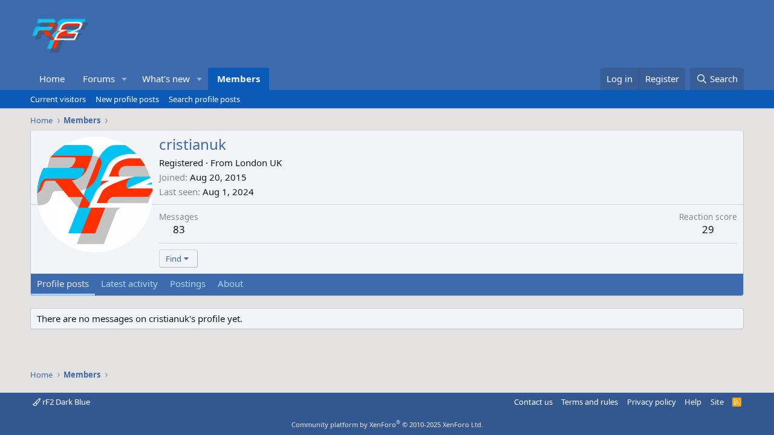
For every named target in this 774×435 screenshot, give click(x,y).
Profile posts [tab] (63, 283)
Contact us (533, 401)
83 (179, 229)
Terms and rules (589, 401)
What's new (166, 78)
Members (238, 78)
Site (717, 401)
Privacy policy (651, 401)
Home (52, 78)
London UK (258, 162)
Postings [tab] (188, 283)
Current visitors (58, 99)
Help (693, 401)
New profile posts (127, 99)
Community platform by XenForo (387, 424)
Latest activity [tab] (129, 283)
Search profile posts (204, 99)
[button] (124, 79)
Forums (99, 78)
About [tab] (230, 283)
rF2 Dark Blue (65, 401)
